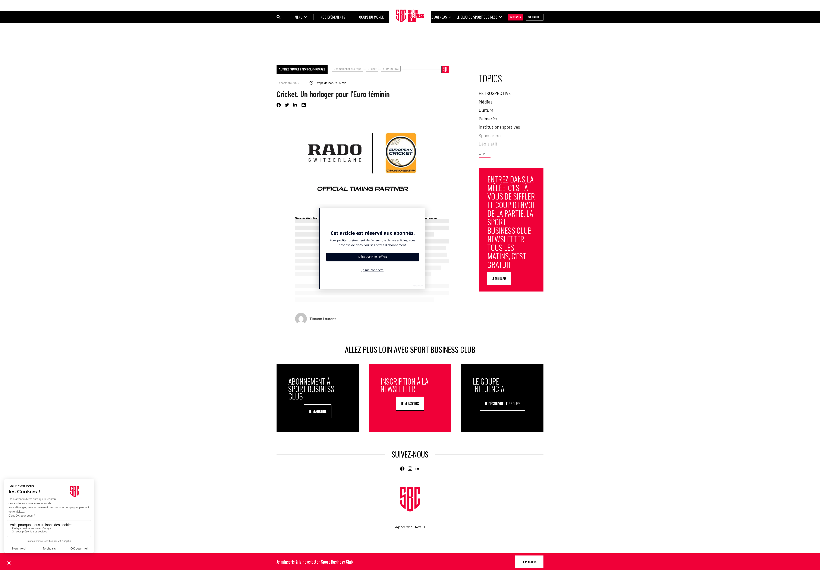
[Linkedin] (295, 105)
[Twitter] (287, 105)
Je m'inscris (499, 278)
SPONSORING (391, 68)
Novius (420, 527)
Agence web (403, 527)
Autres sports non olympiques (302, 69)
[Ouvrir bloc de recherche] (279, 17)
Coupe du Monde (371, 17)
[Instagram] (410, 468)
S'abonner (515, 17)
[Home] (410, 499)
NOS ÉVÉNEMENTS (333, 17)
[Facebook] (279, 105)
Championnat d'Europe (347, 68)
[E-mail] (304, 105)
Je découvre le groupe (502, 403)
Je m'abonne (318, 411)
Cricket (372, 68)
